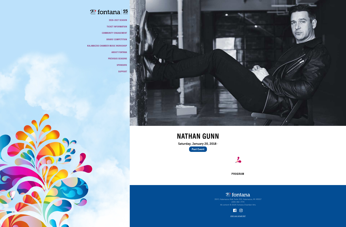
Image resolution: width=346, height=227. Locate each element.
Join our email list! (238, 216)
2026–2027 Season (118, 20)
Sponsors (122, 64)
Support (122, 71)
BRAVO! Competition (117, 39)
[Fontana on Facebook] (234, 211)
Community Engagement (114, 32)
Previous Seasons (117, 58)
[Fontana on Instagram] (241, 211)
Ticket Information (117, 26)
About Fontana (119, 52)
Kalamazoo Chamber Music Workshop (107, 45)
